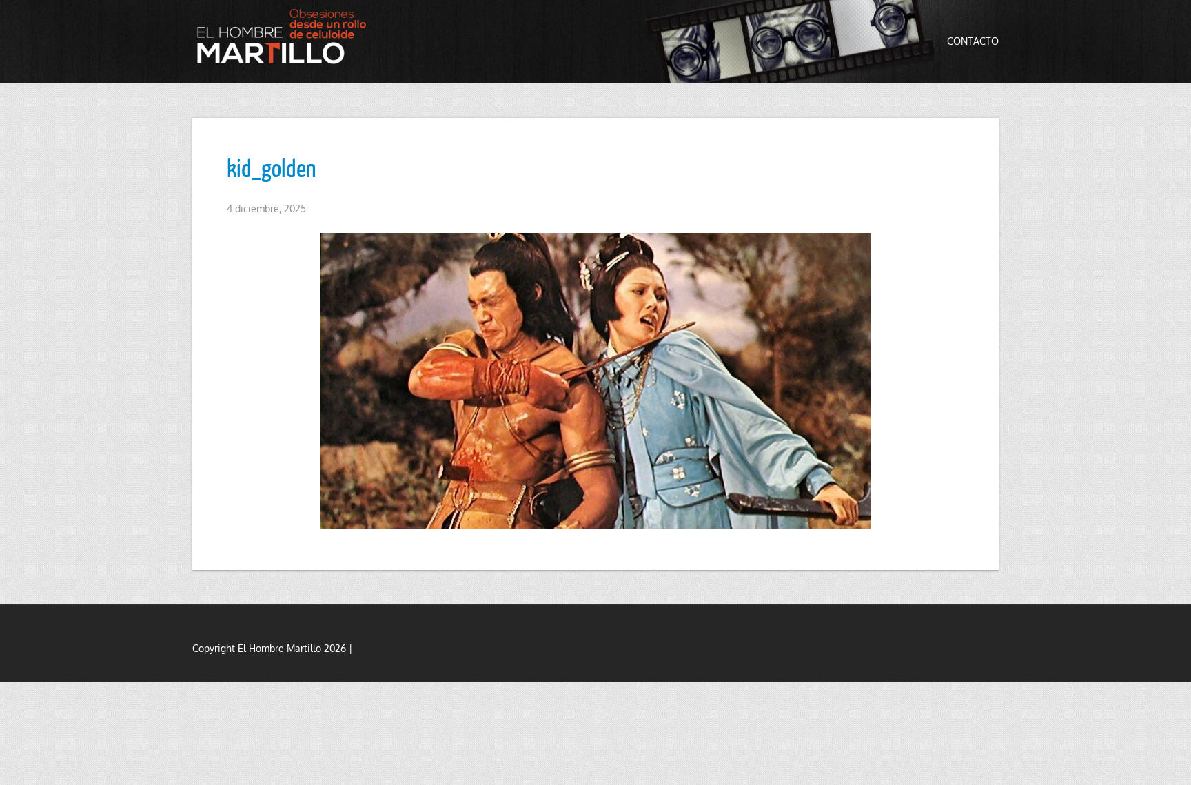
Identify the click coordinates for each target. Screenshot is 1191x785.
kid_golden (271, 167)
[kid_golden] (595, 381)
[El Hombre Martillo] (285, 36)
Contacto (973, 41)
